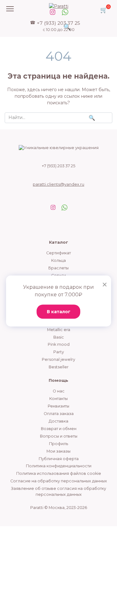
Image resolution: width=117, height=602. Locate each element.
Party (58, 352)
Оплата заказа (59, 413)
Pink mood (59, 344)
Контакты (58, 398)
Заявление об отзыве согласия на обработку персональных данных (58, 491)
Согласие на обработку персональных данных (58, 481)
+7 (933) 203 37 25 (58, 26)
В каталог (59, 311)
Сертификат (58, 253)
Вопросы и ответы (58, 436)
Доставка (58, 421)
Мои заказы (58, 451)
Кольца (58, 260)
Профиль (58, 443)
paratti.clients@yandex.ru (58, 184)
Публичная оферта (59, 458)
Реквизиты (58, 406)
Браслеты (58, 268)
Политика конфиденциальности (58, 466)
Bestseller (59, 367)
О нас (59, 391)
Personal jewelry (58, 359)
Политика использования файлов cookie (58, 473)
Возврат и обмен (58, 428)
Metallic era (58, 329)
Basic (58, 337)
